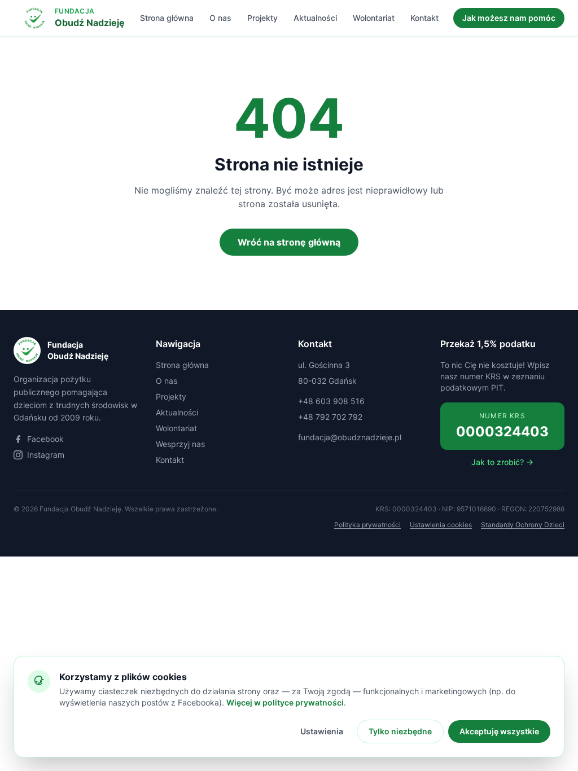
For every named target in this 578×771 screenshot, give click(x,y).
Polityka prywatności (367, 524)
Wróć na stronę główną (289, 242)
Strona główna (167, 18)
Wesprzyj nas (180, 444)
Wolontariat (374, 18)
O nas (220, 18)
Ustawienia (321, 731)
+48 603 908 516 (331, 401)
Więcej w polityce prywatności (285, 702)
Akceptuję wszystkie (499, 731)
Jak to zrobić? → (502, 462)
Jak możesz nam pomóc (508, 18)
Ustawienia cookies (441, 524)
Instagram (45, 454)
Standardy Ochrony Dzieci (522, 524)
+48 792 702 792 (330, 417)
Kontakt (424, 18)
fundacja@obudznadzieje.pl (349, 437)
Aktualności (315, 18)
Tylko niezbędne (400, 731)
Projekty (262, 18)
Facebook (45, 439)
